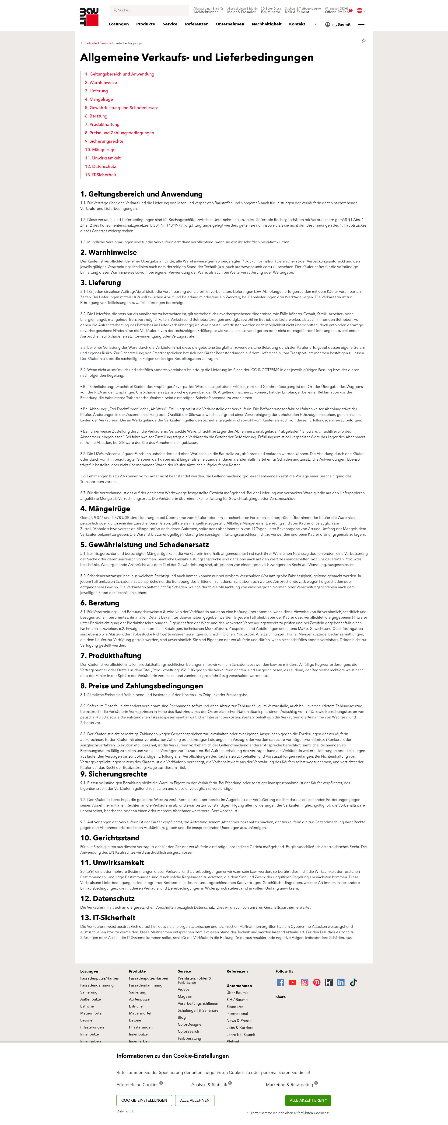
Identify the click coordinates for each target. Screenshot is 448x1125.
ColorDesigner (190, 1024)
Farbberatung (189, 1038)
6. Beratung (96, 116)
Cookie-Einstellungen (144, 1100)
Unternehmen (239, 986)
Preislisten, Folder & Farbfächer (194, 980)
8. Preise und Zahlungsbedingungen (119, 133)
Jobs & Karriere (240, 1028)
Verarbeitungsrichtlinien (198, 1003)
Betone (86, 1020)
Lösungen (89, 971)
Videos (183, 989)
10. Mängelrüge (100, 149)
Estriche (87, 1006)
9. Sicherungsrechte (104, 141)
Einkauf (233, 1042)
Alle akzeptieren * (308, 1100)
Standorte (235, 1007)
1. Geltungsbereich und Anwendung (119, 74)
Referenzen (237, 971)
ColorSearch (188, 1031)
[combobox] (149, 10)
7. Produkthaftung (102, 124)
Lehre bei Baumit (241, 1035)
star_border (364, 40)
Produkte (137, 971)
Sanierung (89, 992)
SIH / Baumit (237, 1000)
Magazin (185, 996)
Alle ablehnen (195, 1100)
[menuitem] (208, 10)
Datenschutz (126, 1111)
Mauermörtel (91, 1013)
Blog (182, 1017)
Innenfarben (90, 1041)
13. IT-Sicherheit (100, 175)
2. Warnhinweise (101, 82)
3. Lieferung (96, 91)
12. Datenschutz (100, 166)
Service (184, 971)
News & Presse (239, 1021)
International (237, 1014)
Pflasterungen (92, 1027)
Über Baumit (237, 993)
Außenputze (90, 999)
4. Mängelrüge (99, 99)
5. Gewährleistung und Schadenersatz (121, 107)
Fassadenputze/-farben (99, 978)
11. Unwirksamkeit (103, 158)
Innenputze (89, 1034)
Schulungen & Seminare (198, 1010)
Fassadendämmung (97, 985)
